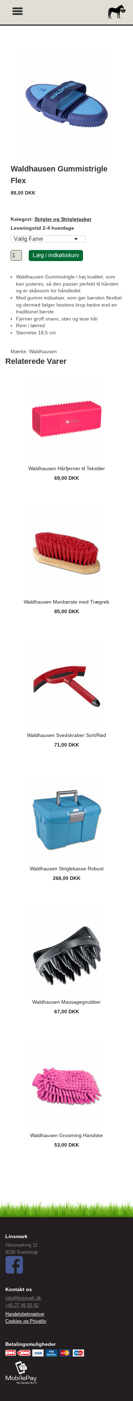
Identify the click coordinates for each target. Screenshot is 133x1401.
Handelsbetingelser (24, 1314)
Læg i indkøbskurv (56, 255)
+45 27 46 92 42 (22, 1305)
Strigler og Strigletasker (63, 219)
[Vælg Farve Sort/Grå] (48, 238)
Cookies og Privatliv (25, 1321)
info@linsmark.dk (23, 1298)
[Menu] (17, 10)
